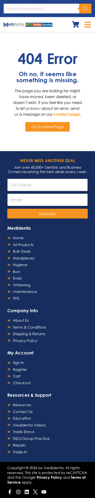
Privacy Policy (49, 477)
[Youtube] (43, 491)
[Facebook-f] (9, 491)
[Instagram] (18, 491)
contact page (67, 114)
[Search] (85, 8)
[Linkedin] (26, 491)
